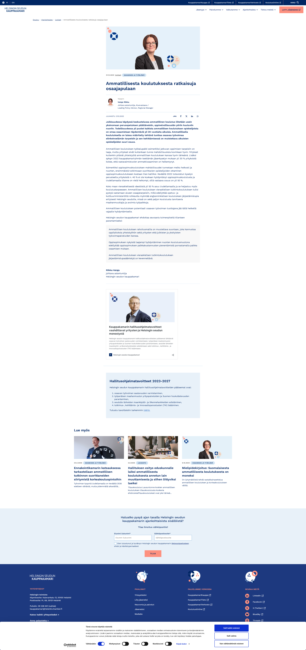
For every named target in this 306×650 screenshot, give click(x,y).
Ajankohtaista (249, 10)
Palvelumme (215, 10)
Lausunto (142, 463)
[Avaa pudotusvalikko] (206, 10)
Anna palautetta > (39, 620)
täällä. (147, 410)
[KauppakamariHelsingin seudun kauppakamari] (15, 10)
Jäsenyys (200, 10)
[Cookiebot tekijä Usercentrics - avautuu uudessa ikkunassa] (70, 645)
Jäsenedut (139, 609)
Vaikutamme (232, 10)
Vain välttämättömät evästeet (231, 644)
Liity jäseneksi (290, 10)
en (13, 3)
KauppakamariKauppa (198, 595)
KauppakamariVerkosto (199, 604)
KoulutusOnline (195, 609)
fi (7, 3)
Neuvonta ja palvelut (144, 604)
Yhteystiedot (141, 595)
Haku (292, 3)
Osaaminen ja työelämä (134, 75)
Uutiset (58, 20)
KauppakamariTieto (197, 600)
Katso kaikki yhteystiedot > (44, 614)
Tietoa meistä (267, 10)
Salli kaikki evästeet (231, 628)
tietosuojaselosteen (180, 543)
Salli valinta (231, 636)
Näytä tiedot (181, 644)
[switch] (125, 644)
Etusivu (36, 20)
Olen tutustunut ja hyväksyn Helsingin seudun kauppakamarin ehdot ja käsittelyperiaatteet (151, 544)
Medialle (138, 614)
